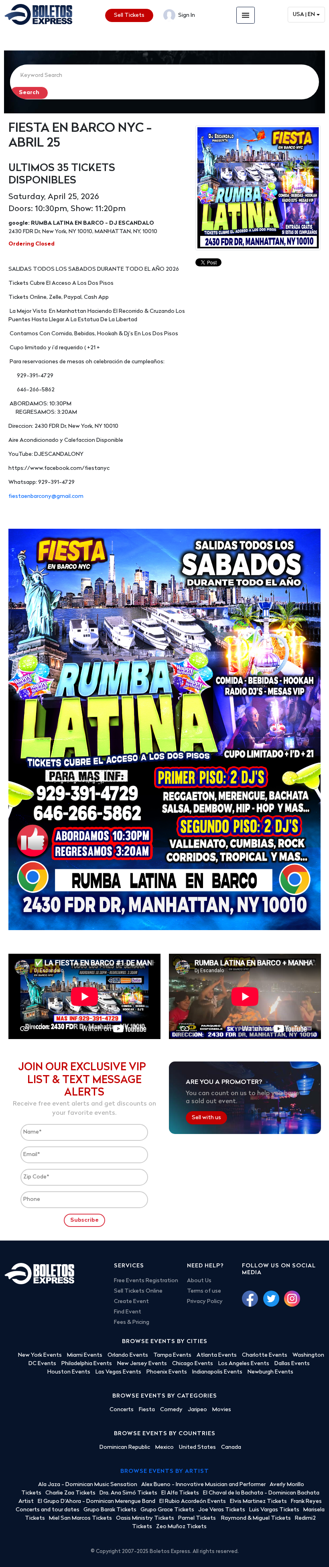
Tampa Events (172, 1355)
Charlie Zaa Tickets (70, 1493)
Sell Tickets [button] (129, 15)
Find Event (127, 1312)
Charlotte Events (264, 1355)
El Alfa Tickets (180, 1493)
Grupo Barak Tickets (109, 1510)
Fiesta (147, 1410)
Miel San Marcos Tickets (80, 1518)
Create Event (131, 1302)
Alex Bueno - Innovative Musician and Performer (203, 1485)
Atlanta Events (217, 1355)
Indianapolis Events (217, 1372)
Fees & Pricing (131, 1322)
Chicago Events (192, 1364)
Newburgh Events (270, 1372)
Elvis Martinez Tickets (258, 1502)
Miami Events (84, 1355)
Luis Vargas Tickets (274, 1510)
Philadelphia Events (86, 1364)
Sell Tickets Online (138, 1291)
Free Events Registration (146, 1281)
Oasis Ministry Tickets (145, 1518)
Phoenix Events (166, 1372)
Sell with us (206, 1118)
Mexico (164, 1447)
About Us (199, 1281)
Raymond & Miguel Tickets (256, 1518)
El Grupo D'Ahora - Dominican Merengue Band (96, 1502)
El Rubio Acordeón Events (192, 1502)
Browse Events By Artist (164, 1471)
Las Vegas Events (118, 1372)
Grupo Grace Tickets (167, 1510)
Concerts (122, 1410)
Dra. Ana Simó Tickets (128, 1493)
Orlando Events (128, 1355)
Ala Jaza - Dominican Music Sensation (87, 1485)
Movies (221, 1410)
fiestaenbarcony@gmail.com (45, 496)
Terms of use (204, 1291)
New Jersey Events (142, 1364)
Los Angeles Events (243, 1364)
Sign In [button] (186, 15)
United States (197, 1447)
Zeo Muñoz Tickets (181, 1527)
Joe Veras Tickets (221, 1510)
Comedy (171, 1410)
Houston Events (68, 1372)
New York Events (40, 1355)
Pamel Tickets (197, 1518)
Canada (231, 1447)
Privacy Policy (205, 1302)
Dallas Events (292, 1364)
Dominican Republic (125, 1447)
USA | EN (304, 15)
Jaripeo (197, 1410)
